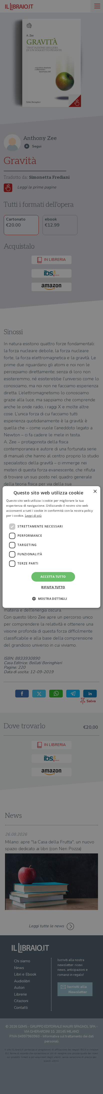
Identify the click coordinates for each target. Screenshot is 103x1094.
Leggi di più (33, 515)
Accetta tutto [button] (53, 577)
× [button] (95, 491)
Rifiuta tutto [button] (53, 587)
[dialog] (51, 547)
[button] (51, 599)
